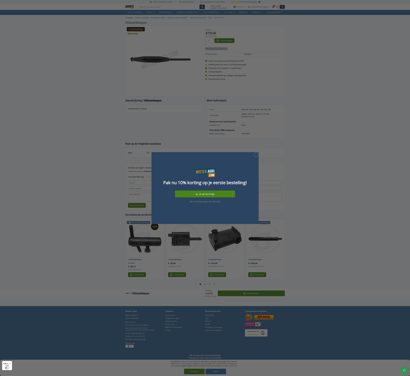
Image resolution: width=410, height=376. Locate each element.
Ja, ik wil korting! (205, 194)
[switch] (7, 368)
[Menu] (11, 362)
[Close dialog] (256, 154)
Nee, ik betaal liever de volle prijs (205, 201)
